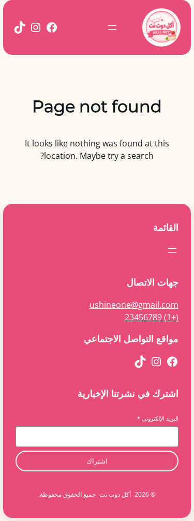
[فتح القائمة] (112, 27)
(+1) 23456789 (151, 317)
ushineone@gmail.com (133, 304)
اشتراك (97, 461)
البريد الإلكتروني (157, 418)
